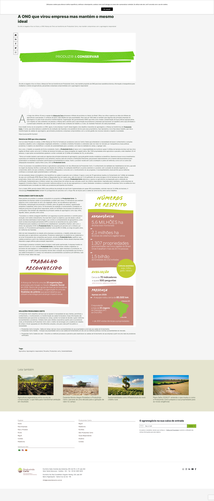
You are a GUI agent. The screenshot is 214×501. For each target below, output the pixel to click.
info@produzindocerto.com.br (52, 480)
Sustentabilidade (67, 351)
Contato (20, 438)
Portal (20, 432)
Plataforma (21, 441)
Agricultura (22, 351)
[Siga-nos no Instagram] (186, 469)
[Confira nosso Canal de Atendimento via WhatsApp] (183, 469)
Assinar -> (192, 426)
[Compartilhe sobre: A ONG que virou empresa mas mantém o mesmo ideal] (15, 39)
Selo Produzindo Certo (86, 432)
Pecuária (46, 351)
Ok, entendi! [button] (107, 9)
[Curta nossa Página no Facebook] (195, 469)
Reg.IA (20, 435)
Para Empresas (22, 426)
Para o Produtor (23, 429)
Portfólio (81, 429)
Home (20, 423)
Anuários (81, 438)
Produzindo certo (55, 351)
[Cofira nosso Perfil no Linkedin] (189, 469)
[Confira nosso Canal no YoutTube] (192, 469)
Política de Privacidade (172, 430)
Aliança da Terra (58, 115)
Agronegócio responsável (34, 351)
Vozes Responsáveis (85, 435)
